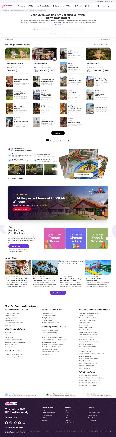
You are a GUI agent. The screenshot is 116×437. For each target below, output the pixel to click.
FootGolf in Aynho (84, 330)
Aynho (22, 10)
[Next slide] (107, 238)
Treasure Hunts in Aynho (49, 354)
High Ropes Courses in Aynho (13, 318)
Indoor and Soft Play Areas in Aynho (89, 341)
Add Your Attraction (92, 415)
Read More (58, 24)
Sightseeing (29, 10)
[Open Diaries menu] (61, 6)
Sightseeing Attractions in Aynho (54, 327)
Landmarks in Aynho (47, 335)
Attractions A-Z (45, 417)
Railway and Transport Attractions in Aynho (54, 339)
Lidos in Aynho (9, 337)
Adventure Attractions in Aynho (16, 309)
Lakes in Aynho (9, 335)
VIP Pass (68, 6)
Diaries (57, 6)
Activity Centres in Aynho (12, 313)
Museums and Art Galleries (39, 10)
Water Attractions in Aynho (15, 329)
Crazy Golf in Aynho (84, 322)
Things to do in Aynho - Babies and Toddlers (91, 378)
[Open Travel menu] (83, 6)
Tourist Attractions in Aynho (49, 349)
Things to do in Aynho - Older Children (89, 382)
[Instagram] (19, 423)
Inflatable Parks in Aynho (86, 344)
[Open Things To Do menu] (50, 6)
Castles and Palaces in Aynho (50, 330)
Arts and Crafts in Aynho (86, 315)
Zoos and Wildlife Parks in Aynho (51, 322)
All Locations (45, 420)
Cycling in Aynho (83, 325)
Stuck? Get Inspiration (47, 415)
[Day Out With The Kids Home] (7, 6)
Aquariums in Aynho (47, 313)
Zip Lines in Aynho (10, 325)
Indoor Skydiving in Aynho (86, 339)
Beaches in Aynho (10, 332)
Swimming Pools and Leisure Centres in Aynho (18, 342)
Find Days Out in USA (70, 422)
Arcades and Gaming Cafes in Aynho (89, 313)
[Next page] (68, 140)
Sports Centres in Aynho (85, 361)
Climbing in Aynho (10, 315)
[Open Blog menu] (92, 6)
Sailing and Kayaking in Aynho (13, 339)
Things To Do (44, 6)
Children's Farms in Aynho (49, 315)
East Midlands (6, 10)
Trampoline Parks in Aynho (86, 365)
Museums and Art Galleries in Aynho (52, 337)
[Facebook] (6, 423)
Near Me (102, 6)
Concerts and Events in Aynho (87, 320)
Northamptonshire (15, 10)
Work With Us (108, 1)
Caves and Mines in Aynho (49, 332)
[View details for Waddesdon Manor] (98, 61)
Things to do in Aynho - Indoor (13, 354)
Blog (88, 6)
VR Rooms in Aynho (84, 368)
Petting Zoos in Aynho (48, 318)
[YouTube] (24, 423)
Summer (22, 6)
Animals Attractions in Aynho (52, 309)
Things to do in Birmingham (48, 412)
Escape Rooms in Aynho (85, 327)
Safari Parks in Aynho (48, 320)
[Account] (112, 6)
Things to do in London (47, 410)
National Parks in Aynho (11, 320)
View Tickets (53, 34)
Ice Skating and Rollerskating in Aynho (89, 337)
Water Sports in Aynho (11, 347)
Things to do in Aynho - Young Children (90, 380)
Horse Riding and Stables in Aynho (88, 334)
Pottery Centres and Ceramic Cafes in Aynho (91, 353)
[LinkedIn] (10, 423)
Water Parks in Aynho (11, 344)
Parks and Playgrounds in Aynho (14, 322)
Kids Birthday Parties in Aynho (87, 346)
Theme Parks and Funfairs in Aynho (52, 347)
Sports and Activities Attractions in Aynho (94, 309)
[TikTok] (15, 423)
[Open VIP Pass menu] (73, 6)
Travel (79, 6)
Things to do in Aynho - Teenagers (88, 385)
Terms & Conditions (92, 420)
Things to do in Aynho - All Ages (88, 375)
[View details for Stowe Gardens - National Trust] (17, 61)
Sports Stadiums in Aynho (49, 342)
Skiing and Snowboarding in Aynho (88, 358)
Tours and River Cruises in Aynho (51, 351)
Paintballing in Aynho (85, 351)
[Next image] (28, 53)
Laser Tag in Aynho (84, 349)
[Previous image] (7, 53)
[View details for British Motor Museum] (44, 61)
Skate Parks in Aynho (85, 356)
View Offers (62, 34)
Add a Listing (100, 1)
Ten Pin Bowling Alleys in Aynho (88, 363)
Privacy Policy (91, 417)
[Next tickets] (58, 169)
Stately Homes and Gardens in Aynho (52, 344)
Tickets (31, 6)
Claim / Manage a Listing (94, 412)
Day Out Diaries (68, 410)
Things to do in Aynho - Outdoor (14, 356)
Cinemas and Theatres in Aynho (88, 318)
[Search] (108, 6)
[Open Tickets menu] (36, 6)
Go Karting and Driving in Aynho (88, 332)
